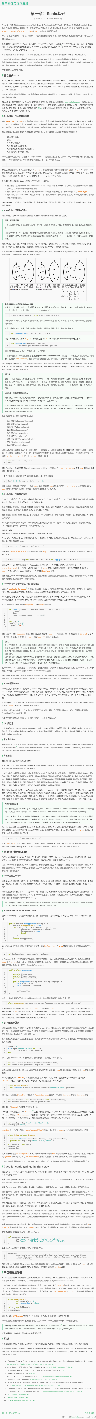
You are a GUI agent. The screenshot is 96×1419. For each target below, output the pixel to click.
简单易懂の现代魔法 (15, 3)
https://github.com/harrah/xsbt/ (58, 1367)
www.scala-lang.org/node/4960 (42, 1379)
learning (59, 18)
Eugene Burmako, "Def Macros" (19, 1400)
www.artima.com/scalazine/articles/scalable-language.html (34, 1385)
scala (51, 18)
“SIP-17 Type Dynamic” (16, 1397)
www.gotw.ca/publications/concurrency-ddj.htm (61, 1391)
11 (62, 1325)
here (30, 1373)
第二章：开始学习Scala (11, 1413)
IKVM (39, 108)
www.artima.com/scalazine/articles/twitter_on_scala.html (29, 1364)
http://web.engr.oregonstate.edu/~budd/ (53, 1376)
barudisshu (75, 1417)
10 (33, 1111)
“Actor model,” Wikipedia (16, 1394)
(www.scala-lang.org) (72, 102)
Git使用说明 (89, 1413)
